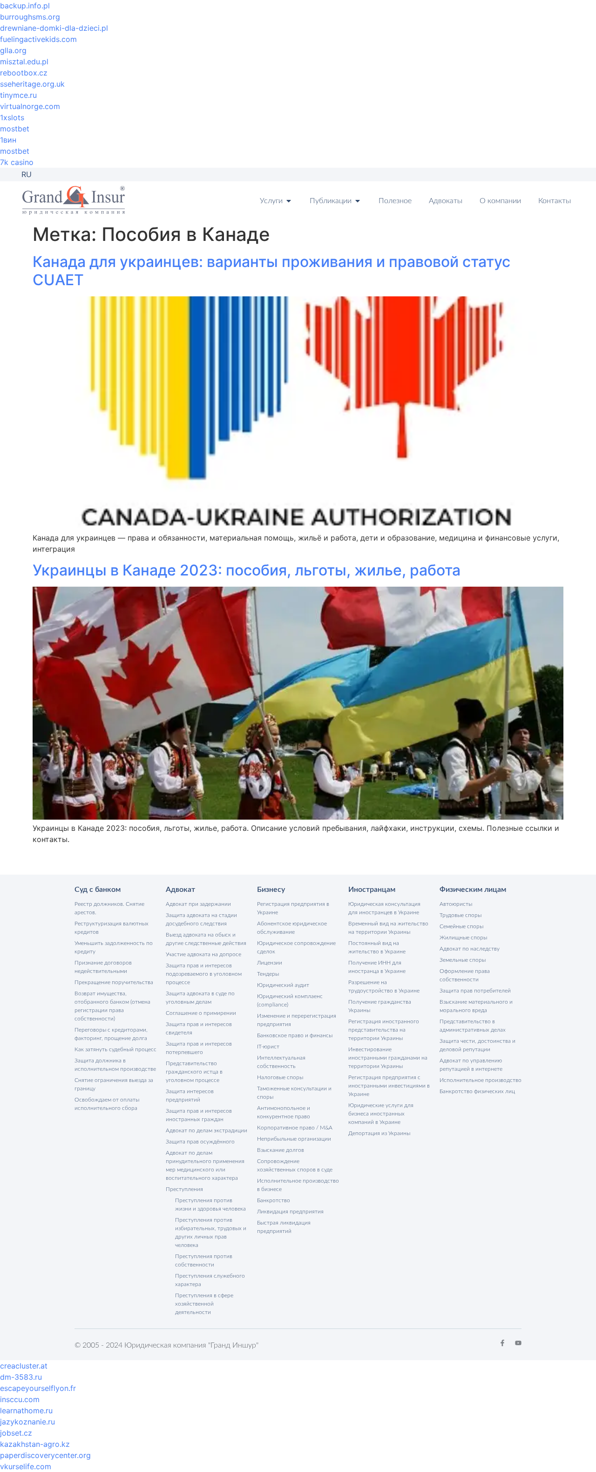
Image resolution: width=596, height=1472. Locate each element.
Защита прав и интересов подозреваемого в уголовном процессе (204, 974)
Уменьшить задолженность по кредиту (113, 947)
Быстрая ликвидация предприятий (284, 1227)
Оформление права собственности (465, 975)
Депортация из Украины (379, 1133)
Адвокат (180, 889)
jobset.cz (16, 1433)
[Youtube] (518, 1343)
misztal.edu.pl (24, 61)
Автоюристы (456, 904)
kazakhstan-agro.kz (35, 1444)
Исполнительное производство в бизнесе (298, 1185)
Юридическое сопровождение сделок (296, 947)
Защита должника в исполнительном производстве (115, 1065)
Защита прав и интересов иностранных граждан (199, 1115)
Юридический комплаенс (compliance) (290, 1000)
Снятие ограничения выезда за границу (113, 1084)
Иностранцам (371, 889)
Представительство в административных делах (473, 1026)
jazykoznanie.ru (27, 1421)
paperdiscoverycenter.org (45, 1455)
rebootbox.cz (23, 72)
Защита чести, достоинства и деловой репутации (477, 1045)
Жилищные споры (463, 937)
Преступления (184, 1189)
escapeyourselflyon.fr (38, 1388)
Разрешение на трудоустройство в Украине (384, 986)
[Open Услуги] (288, 201)
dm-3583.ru (21, 1377)
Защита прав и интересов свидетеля (199, 1028)
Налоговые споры (280, 1077)
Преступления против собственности (203, 1260)
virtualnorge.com (30, 106)
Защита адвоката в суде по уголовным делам (200, 998)
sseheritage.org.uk (32, 84)
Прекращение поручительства (113, 982)
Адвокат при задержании (198, 904)
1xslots (12, 117)
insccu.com (20, 1399)
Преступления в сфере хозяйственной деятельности (204, 1304)
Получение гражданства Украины (379, 1006)
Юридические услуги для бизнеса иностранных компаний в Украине (380, 1113)
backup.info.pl (25, 5)
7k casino (17, 162)
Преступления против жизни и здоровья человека (210, 1205)
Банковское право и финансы (294, 1035)
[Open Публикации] (357, 201)
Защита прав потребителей (475, 990)
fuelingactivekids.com (38, 39)
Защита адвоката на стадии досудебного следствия (201, 919)
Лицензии (269, 962)
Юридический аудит (283, 985)
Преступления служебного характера (210, 1280)
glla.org (13, 50)
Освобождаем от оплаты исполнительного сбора (106, 1104)
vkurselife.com (25, 1466)
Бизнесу (271, 889)
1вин (8, 139)
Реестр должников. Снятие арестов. (109, 908)
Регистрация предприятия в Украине (293, 908)
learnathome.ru (26, 1410)
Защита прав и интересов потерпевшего (199, 1048)
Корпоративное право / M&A (294, 1127)
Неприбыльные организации (294, 1139)
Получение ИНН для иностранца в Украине (377, 967)
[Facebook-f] (502, 1343)
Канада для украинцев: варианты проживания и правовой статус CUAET (271, 270)
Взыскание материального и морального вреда (476, 1006)
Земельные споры (463, 960)
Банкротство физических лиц (477, 1091)
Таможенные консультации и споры (294, 1093)
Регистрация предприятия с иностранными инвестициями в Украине (389, 1086)
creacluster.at (23, 1365)
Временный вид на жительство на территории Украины (388, 928)
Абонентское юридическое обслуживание (292, 928)
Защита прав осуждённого (200, 1141)
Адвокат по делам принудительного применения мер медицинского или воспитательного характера (205, 1165)
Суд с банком (97, 889)
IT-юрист (268, 1046)
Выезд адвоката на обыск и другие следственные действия (206, 939)
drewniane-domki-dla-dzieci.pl (54, 28)
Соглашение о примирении (201, 1013)
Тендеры (268, 974)
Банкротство (273, 1200)
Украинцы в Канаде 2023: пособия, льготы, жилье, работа (247, 570)
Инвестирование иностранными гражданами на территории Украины (387, 1058)
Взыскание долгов (280, 1150)
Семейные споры (461, 926)
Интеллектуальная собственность (281, 1062)
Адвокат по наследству (470, 949)
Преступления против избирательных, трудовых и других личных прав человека (210, 1232)
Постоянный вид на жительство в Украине (377, 947)
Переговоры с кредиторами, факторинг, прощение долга (111, 1034)
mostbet (14, 128)
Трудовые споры (460, 915)
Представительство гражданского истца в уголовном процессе (194, 1072)
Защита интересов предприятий (190, 1095)
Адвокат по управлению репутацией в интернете (471, 1065)
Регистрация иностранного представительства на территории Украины (383, 1030)
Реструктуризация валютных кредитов (111, 928)
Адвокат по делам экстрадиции (206, 1130)
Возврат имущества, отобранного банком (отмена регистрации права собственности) (112, 1006)
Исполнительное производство (481, 1080)
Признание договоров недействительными (103, 967)
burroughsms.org (30, 16)
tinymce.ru (18, 95)
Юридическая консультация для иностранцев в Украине (384, 908)
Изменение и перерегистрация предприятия (296, 1020)
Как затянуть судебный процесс (115, 1049)
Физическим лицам (473, 889)
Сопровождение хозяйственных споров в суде (294, 1165)
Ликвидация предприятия (290, 1211)
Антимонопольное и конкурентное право (283, 1112)
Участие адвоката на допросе (203, 954)
